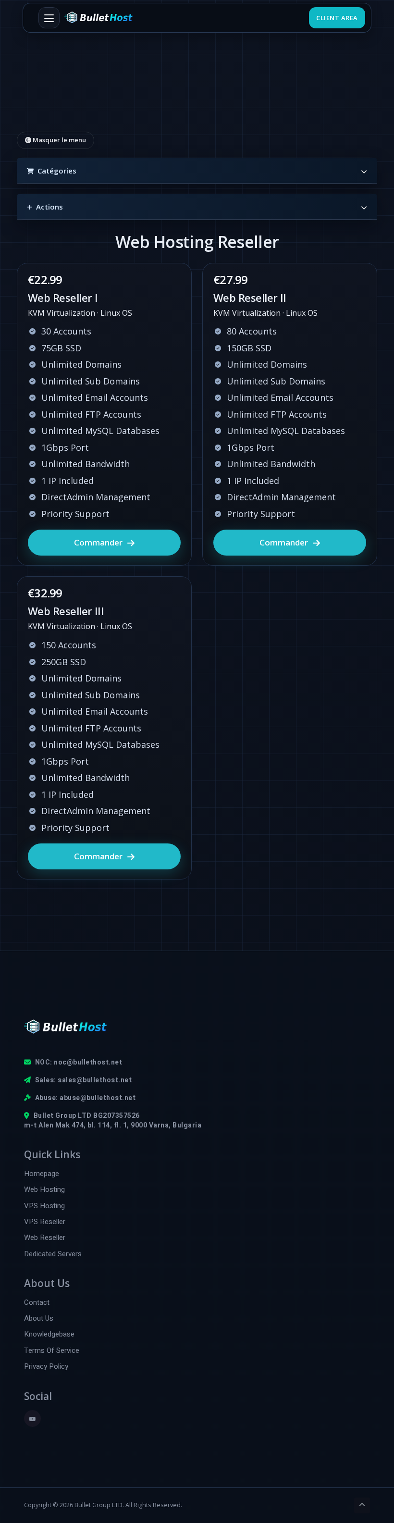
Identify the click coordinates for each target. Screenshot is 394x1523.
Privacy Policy (46, 1367)
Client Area (337, 17)
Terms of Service (51, 1351)
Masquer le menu (58, 140)
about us (38, 1318)
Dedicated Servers (53, 1254)
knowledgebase (49, 1334)
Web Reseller (44, 1238)
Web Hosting (44, 1190)
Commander (98, 542)
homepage (41, 1174)
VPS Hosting (44, 1206)
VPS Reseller (44, 1222)
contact (36, 1303)
